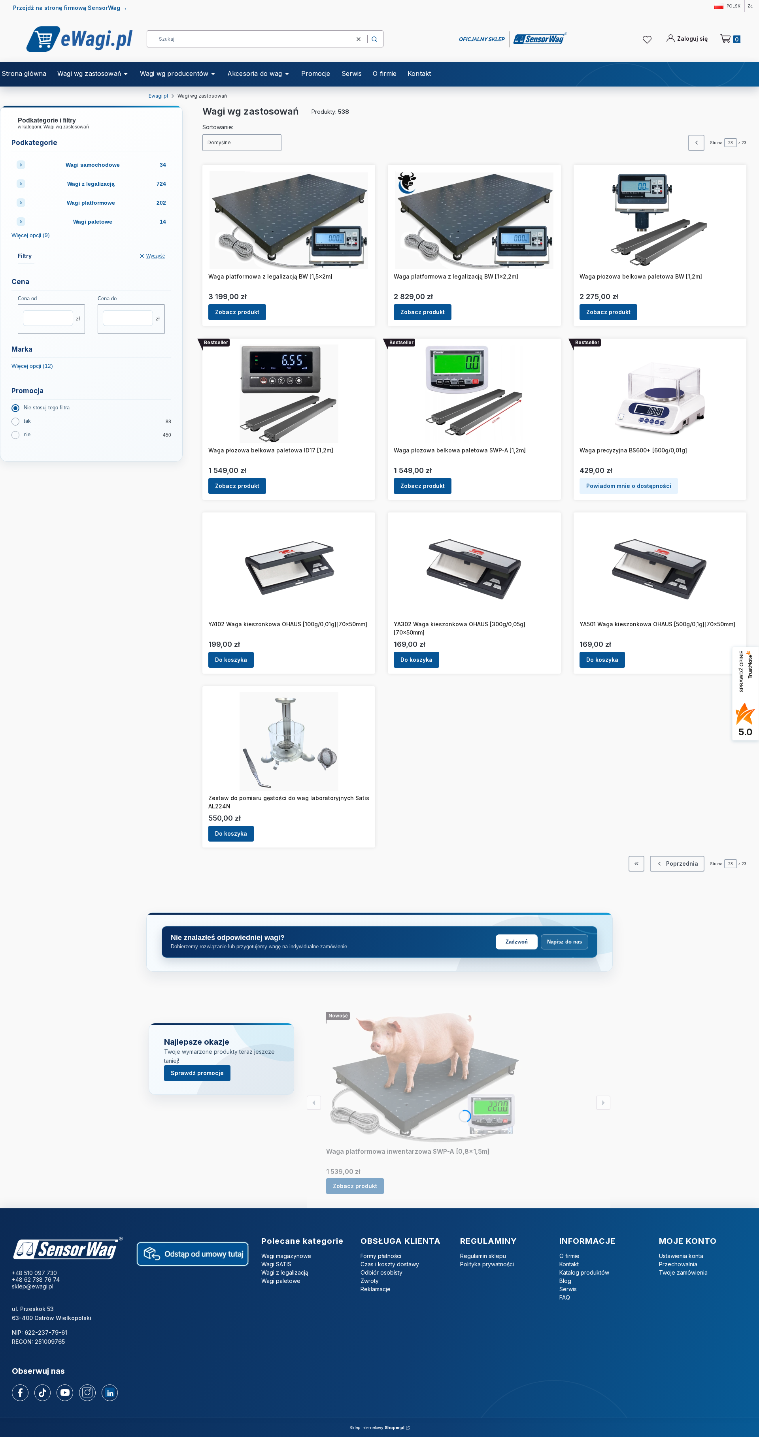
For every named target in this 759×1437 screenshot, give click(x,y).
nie (27, 434)
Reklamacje (376, 1289)
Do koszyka (231, 659)
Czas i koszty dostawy (390, 1264)
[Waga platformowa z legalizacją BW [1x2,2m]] (474, 220)
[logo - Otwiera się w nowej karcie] (68, 1249)
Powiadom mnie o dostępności (628, 485)
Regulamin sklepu (483, 1255)
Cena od (27, 298)
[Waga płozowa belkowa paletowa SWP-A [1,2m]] (474, 394)
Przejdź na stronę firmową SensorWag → (70, 7)
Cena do (107, 298)
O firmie (569, 1255)
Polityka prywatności (487, 1264)
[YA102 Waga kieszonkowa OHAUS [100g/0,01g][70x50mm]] (289, 567)
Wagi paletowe (119, 221)
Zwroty (370, 1280)
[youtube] (65, 1392)
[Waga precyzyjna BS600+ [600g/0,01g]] (659, 394)
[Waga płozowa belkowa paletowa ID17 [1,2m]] (289, 394)
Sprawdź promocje (197, 1073)
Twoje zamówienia (683, 1272)
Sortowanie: (217, 127)
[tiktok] (42, 1392)
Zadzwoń (517, 942)
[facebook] (20, 1392)
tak (27, 421)
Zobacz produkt (237, 312)
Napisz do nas (564, 942)
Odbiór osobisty (381, 1272)
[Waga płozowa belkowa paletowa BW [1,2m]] (659, 220)
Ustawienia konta (681, 1255)
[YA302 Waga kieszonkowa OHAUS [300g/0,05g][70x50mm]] (474, 567)
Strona (716, 142)
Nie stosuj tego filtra (47, 408)
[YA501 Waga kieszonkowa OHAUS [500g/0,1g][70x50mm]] (659, 567)
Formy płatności (381, 1255)
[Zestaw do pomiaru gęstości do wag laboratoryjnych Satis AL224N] (289, 741)
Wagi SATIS (276, 1264)
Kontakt (569, 1264)
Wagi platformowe (116, 203)
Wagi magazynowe (286, 1255)
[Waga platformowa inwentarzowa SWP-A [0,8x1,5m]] (425, 1078)
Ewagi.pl (158, 96)
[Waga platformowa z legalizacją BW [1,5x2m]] (289, 220)
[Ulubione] (648, 39)
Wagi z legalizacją (116, 184)
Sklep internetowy (376, 1427)
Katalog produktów (584, 1272)
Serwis (568, 1289)
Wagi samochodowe (116, 165)
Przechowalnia (678, 1264)
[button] (374, 38)
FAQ (564, 1297)
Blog (565, 1280)
